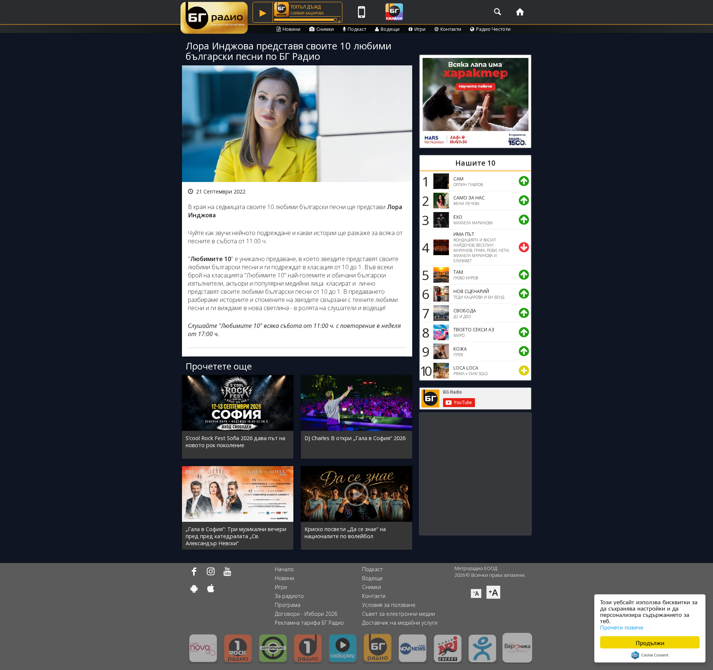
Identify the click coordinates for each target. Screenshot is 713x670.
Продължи (650, 642)
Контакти (450, 29)
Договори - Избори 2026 (306, 613)
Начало (284, 569)
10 (424, 371)
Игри (420, 29)
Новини (291, 29)
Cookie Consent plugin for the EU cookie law (649, 655)
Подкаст (357, 29)
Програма (287, 604)
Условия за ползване (389, 604)
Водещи (390, 29)
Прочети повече (621, 626)
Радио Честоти (493, 29)
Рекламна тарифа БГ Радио (309, 622)
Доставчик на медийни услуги (399, 622)
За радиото (289, 595)
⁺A (493, 592)
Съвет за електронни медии (398, 613)
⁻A (476, 593)
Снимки (325, 29)
